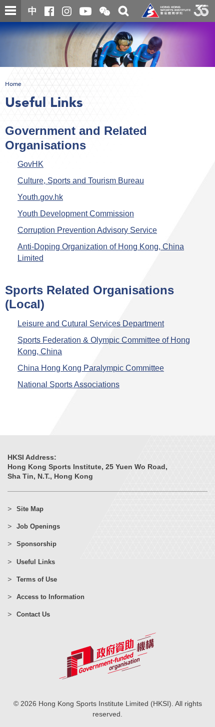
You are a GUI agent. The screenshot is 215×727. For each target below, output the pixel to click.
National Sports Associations (69, 384)
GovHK (31, 163)
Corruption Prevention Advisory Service (87, 229)
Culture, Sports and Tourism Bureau (81, 180)
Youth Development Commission (76, 213)
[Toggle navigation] (10, 11)
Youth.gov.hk (40, 196)
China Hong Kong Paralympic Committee (91, 367)
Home (13, 84)
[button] (105, 11)
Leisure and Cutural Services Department (91, 323)
